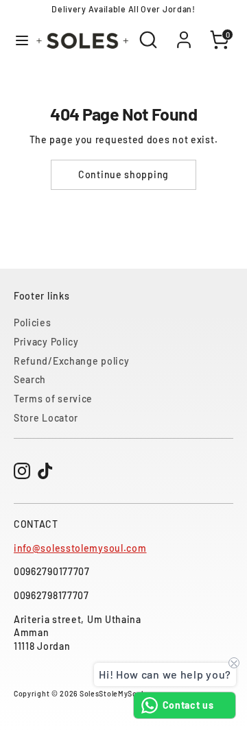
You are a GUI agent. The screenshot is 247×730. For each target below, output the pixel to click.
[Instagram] (22, 471)
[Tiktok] (45, 471)
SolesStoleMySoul (111, 693)
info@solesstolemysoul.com (80, 548)
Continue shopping (123, 174)
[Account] (184, 32)
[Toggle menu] (16, 40)
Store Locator (46, 418)
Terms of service (53, 398)
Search (30, 379)
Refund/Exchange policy (71, 361)
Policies (32, 322)
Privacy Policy (46, 342)
